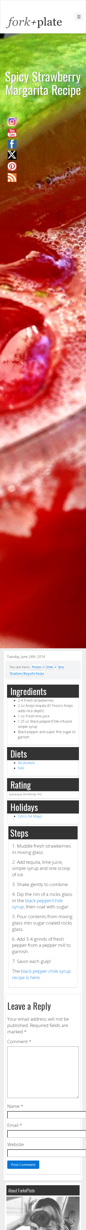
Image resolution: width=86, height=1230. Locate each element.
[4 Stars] (18, 794)
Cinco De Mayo (30, 816)
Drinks (49, 666)
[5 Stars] (21, 794)
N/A (21, 768)
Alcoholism (26, 762)
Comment (19, 1041)
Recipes (36, 666)
